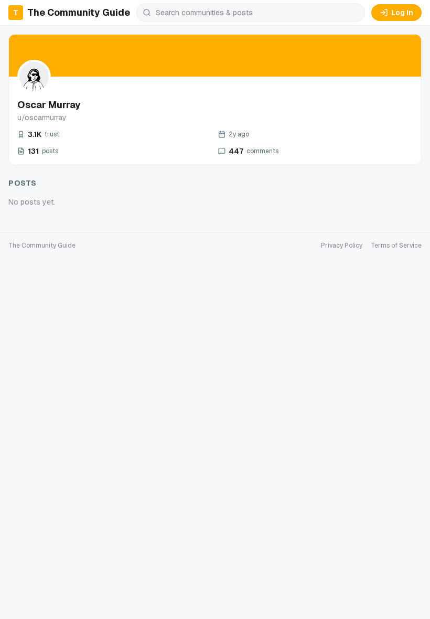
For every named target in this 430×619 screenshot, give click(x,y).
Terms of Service (396, 245)
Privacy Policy (341, 245)
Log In (402, 12)
